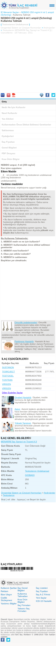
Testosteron (8, 30)
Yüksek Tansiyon (23, 423)
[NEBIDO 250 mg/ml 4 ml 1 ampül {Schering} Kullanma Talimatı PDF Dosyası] (14, 96)
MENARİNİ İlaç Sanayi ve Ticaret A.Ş (19, 441)
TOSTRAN (7, 380)
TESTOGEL (8, 376)
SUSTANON (8, 367)
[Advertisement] (28, 63)
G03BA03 (30, 475)
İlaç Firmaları (24, 605)
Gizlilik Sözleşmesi (6, 599)
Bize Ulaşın (6, 594)
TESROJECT (8, 371)
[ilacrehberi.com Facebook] (3, 641)
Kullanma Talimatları (23, 594)
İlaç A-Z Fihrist (43, 594)
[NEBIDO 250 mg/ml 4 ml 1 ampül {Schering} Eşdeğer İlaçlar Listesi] (27, 359)
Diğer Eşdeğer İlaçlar (12, 392)
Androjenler (49, 27)
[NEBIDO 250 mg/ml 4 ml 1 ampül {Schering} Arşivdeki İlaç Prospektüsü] (8, 96)
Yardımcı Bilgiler (9, 603)
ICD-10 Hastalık (43, 601)
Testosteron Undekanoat (37, 471)
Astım (17, 409)
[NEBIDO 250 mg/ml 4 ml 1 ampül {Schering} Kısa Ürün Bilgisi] (3, 96)
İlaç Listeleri (42, 588)
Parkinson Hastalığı (24, 341)
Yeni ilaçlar (41, 598)
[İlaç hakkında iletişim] (42, 96)
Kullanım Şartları (9, 588)
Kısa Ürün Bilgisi (10, 159)
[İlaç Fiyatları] (21, 564)
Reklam (4, 591)
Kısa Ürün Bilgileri (22, 600)
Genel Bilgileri (9, 147)
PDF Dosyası (8, 153)
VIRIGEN (6, 384)
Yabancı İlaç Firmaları (24, 609)
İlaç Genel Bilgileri (23, 589)
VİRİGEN (6, 388)
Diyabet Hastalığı (23, 397)
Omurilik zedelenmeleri (26, 322)
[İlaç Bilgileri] (30, 438)
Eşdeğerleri (8, 136)
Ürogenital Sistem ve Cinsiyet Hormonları (21, 27)
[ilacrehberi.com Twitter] (8, 641)
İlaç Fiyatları (8, 142)
